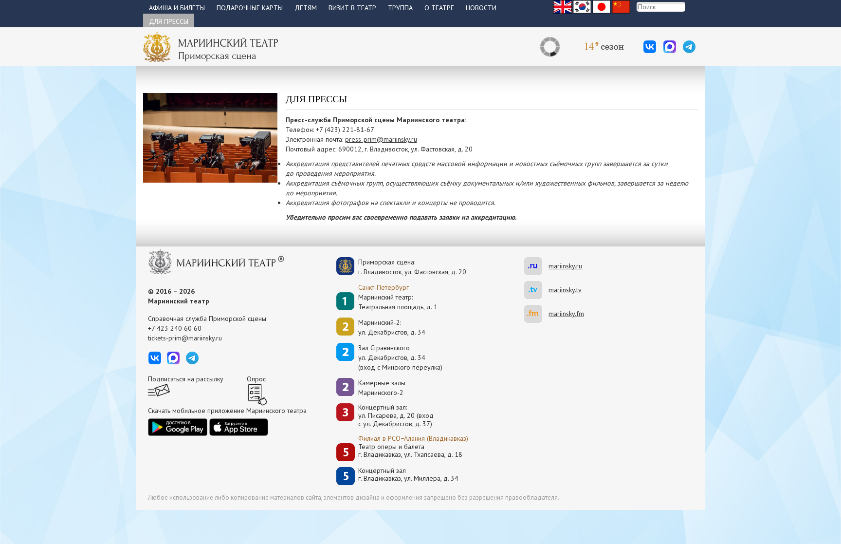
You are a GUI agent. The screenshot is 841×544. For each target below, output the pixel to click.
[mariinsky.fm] (536, 314)
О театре (439, 7)
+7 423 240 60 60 (174, 328)
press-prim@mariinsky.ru (381, 139)
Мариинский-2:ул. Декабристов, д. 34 (391, 327)
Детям (305, 7)
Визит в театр (352, 7)
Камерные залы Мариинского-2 (381, 387)
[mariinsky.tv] (536, 290)
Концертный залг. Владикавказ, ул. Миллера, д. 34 (408, 474)
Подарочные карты (250, 7)
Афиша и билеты (177, 7)
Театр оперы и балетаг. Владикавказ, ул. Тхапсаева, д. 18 (410, 450)
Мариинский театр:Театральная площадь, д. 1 (398, 302)
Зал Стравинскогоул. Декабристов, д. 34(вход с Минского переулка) (400, 357)
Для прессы (168, 21)
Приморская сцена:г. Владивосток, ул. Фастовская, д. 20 (402, 267)
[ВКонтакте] (649, 46)
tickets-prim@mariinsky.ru (185, 338)
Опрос (256, 379)
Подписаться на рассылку (185, 379)
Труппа (400, 7)
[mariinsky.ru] (536, 266)
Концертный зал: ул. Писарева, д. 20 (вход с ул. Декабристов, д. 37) (396, 415)
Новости (481, 7)
